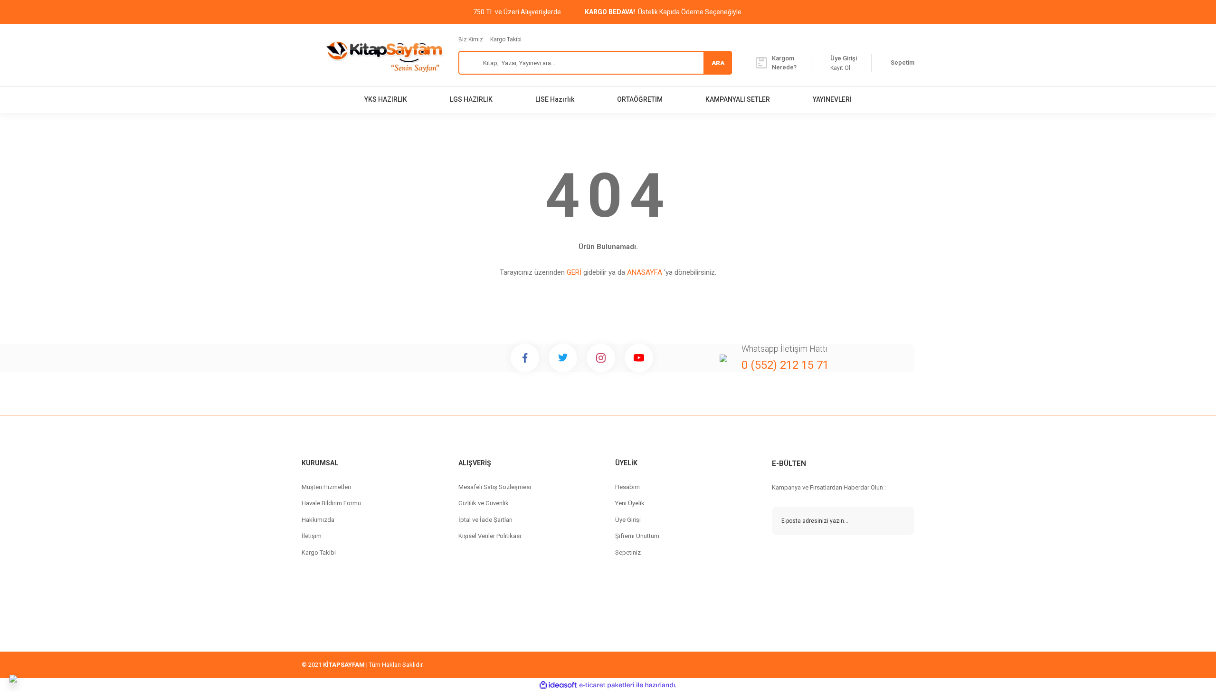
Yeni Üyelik (630, 503)
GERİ (574, 272)
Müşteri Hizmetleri (326, 486)
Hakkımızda (318, 519)
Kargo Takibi (506, 39)
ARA (718, 63)
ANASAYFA (644, 272)
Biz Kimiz (470, 39)
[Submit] (900, 521)
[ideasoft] (558, 685)
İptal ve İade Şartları (485, 519)
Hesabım (627, 486)
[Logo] (384, 55)
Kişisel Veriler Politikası (489, 535)
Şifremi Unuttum (637, 535)
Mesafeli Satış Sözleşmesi (494, 486)
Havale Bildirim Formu (331, 503)
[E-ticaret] (607, 685)
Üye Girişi (628, 519)
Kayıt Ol (840, 68)
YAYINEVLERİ (832, 99)
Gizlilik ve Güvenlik (483, 503)
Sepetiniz (628, 552)
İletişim (312, 535)
